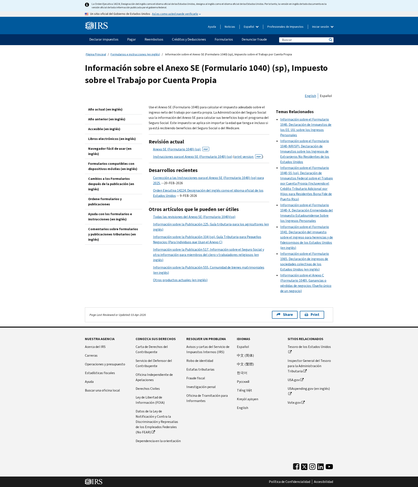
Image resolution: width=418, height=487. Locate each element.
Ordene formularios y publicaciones (105, 201)
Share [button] (288, 314)
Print (315, 314)
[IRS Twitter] (304, 466)
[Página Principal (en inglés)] (96, 24)
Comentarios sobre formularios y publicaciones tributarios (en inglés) (113, 234)
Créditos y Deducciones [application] (189, 39)
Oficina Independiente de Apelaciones (154, 377)
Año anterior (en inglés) (106, 119)
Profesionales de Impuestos (285, 27)
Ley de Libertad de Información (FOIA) (150, 400)
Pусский (243, 381)
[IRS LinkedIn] (320, 466)
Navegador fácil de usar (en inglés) (109, 151)
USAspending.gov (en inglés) (309, 388)
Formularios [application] (224, 39)
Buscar (330, 40)
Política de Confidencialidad (289, 482)
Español (249, 27)
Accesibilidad (323, 482)
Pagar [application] (131, 39)
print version (247, 156)
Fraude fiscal (195, 378)
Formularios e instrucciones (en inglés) (135, 54)
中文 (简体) (245, 355)
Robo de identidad (199, 360)
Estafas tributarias (200, 369)
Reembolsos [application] (154, 39)
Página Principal (96, 54)
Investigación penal (201, 387)
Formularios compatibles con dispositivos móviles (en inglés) (112, 166)
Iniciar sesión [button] (321, 27)
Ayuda (212, 27)
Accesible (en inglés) (104, 129)
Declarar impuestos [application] (103, 39)
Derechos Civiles (148, 388)
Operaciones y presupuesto (105, 364)
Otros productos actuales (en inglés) (180, 280)
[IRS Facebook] (296, 466)
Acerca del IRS (95, 346)
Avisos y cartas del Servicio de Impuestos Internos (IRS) (207, 349)
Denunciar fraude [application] (254, 39)
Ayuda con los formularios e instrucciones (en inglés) (110, 216)
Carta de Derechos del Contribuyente (152, 349)
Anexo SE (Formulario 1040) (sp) (180, 149)
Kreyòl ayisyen (247, 399)
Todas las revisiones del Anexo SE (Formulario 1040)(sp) (194, 217)
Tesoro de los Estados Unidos (309, 346)
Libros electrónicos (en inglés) (112, 138)
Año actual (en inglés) (105, 109)
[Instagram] (312, 466)
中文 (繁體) (245, 364)
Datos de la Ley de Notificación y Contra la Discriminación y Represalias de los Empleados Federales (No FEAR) (157, 421)
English (310, 96)
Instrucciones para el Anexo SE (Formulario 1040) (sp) (192, 156)
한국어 (242, 373)
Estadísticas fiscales (100, 373)
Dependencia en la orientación (158, 441)
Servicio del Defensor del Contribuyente (154, 363)
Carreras (91, 355)
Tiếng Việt (244, 390)
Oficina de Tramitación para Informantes (207, 398)
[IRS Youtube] (329, 466)
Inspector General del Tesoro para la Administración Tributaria (309, 365)
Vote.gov (294, 402)
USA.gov (294, 380)
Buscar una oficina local (102, 390)
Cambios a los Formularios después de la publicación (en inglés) (111, 183)
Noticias (230, 27)
